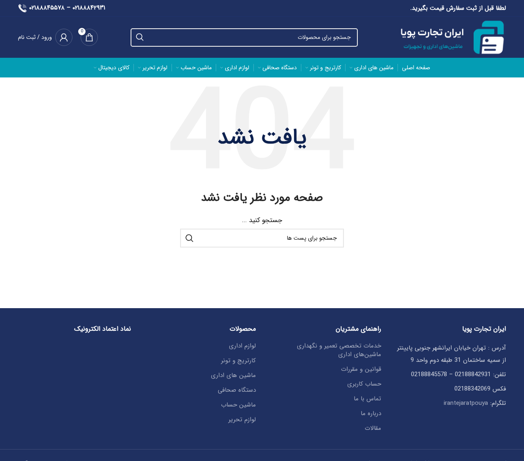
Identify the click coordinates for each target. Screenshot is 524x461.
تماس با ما (367, 399)
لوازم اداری (242, 346)
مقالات (373, 428)
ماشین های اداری (233, 375)
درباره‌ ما (371, 413)
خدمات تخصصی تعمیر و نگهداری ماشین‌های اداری (339, 350)
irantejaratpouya (466, 403)
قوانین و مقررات (361, 369)
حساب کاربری (364, 384)
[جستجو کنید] (140, 37)
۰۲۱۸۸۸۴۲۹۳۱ (88, 8)
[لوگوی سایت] (448, 37)
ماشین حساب (238, 405)
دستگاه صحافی (237, 390)
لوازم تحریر (242, 420)
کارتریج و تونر (238, 361)
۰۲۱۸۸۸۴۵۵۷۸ (47, 8)
